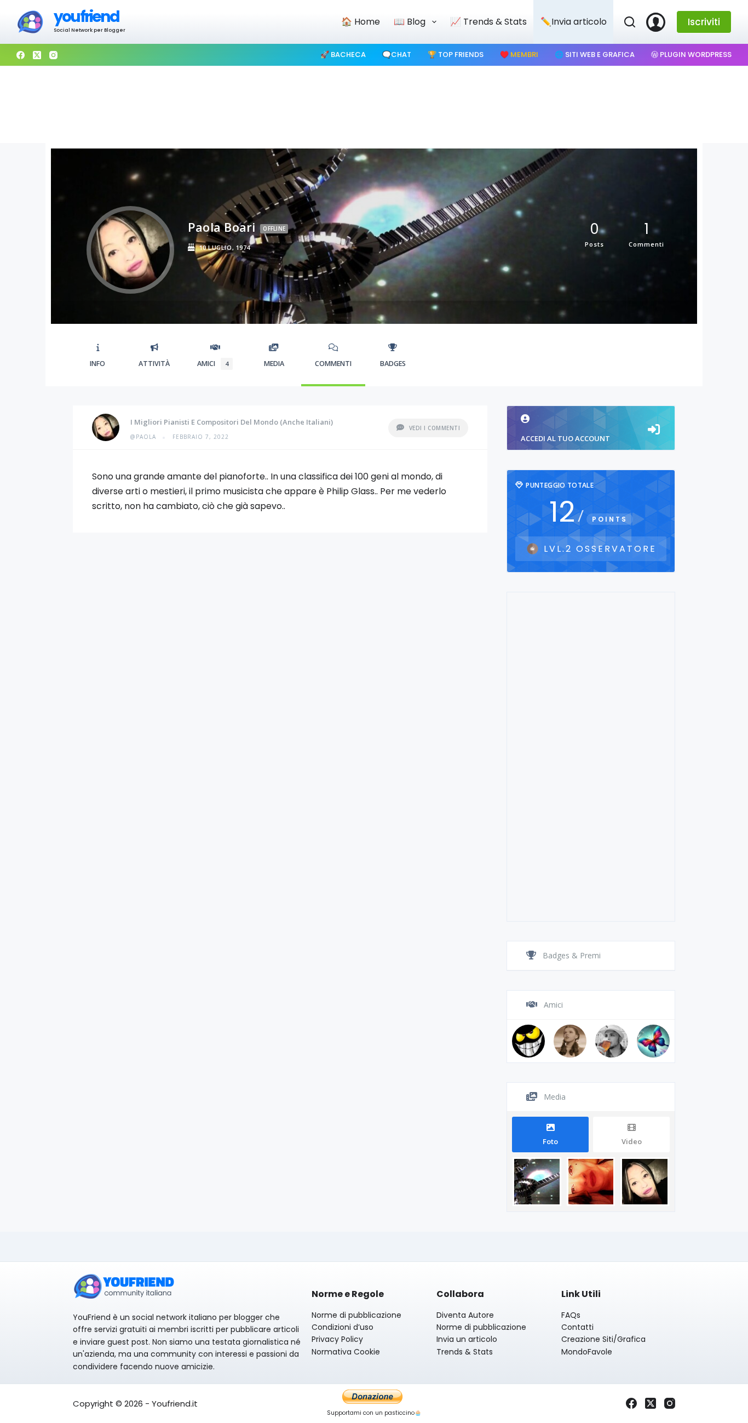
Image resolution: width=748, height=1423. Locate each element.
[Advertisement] (374, 105)
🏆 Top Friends (456, 54)
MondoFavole (586, 1351)
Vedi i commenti (435, 428)
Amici (212, 363)
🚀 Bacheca (343, 54)
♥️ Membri (519, 54)
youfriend (86, 16)
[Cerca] (629, 21)
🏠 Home (360, 21)
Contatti (577, 1327)
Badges (393, 363)
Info (97, 363)
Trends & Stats (464, 1351)
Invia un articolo (466, 1339)
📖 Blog (409, 21)
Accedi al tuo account (565, 438)
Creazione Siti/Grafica (603, 1339)
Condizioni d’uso (342, 1327)
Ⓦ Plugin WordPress (691, 54)
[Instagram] (53, 55)
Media (274, 363)
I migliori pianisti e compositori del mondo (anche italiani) (231, 422)
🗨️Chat (396, 54)
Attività (154, 363)
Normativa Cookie (346, 1351)
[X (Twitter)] (37, 55)
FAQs (570, 1315)
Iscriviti (704, 21)
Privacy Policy (337, 1339)
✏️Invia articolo (573, 21)
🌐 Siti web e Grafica (595, 54)
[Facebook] (20, 55)
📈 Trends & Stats (488, 21)
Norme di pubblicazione (356, 1315)
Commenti (333, 363)
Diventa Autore (465, 1315)
